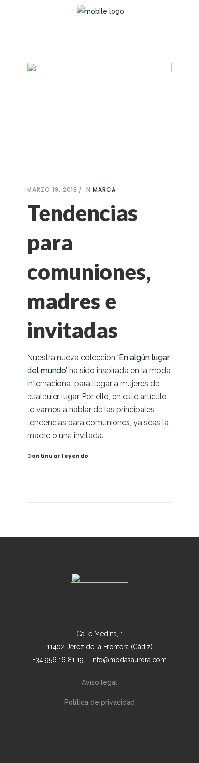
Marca (104, 189)
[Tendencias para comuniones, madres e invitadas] (99, 115)
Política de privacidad (99, 702)
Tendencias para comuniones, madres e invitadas (89, 271)
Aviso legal (99, 682)
